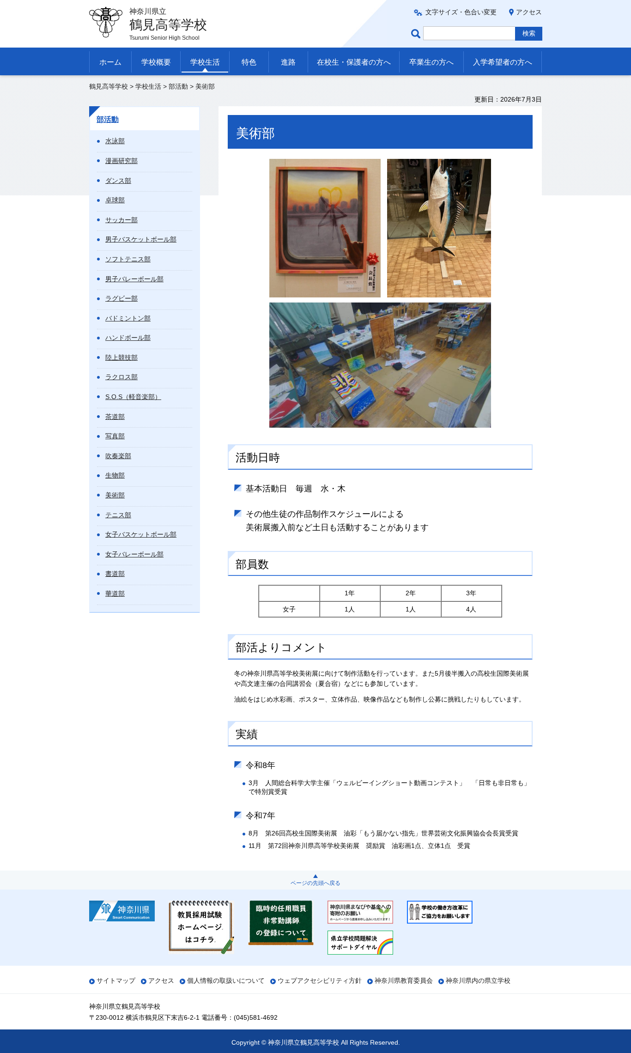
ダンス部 (118, 180)
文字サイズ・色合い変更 (461, 12)
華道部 (115, 593)
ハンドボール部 (128, 337)
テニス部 (118, 515)
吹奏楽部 (118, 456)
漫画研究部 (121, 160)
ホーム (110, 62)
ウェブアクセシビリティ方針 (320, 980)
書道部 (115, 573)
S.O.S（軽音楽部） (133, 396)
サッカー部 (121, 220)
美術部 (115, 495)
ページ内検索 (417, 33)
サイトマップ (116, 980)
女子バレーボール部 (134, 554)
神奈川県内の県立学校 (478, 980)
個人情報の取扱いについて (226, 980)
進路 (288, 62)
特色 (249, 62)
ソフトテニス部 (128, 259)
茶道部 (115, 416)
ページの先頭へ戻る (315, 883)
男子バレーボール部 (134, 279)
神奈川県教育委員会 (404, 980)
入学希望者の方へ (502, 62)
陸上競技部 (121, 357)
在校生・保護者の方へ (354, 62)
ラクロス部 (121, 377)
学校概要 (156, 62)
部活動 (178, 86)
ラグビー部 (121, 298)
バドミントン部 (128, 318)
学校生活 (205, 62)
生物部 (115, 475)
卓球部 (115, 200)
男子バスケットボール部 (140, 239)
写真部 (115, 436)
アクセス (529, 12)
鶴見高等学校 (108, 86)
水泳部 (115, 141)
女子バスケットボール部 (140, 534)
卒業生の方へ (431, 62)
